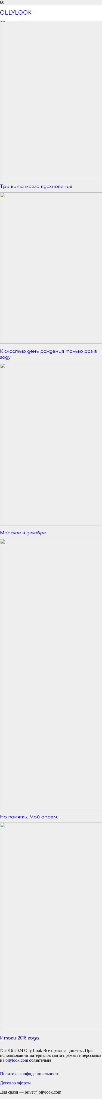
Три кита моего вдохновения (36, 186)
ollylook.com (16, 1060)
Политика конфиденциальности (30, 1073)
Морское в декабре (23, 533)
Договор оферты (15, 1083)
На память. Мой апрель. (30, 817)
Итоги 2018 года (19, 1038)
